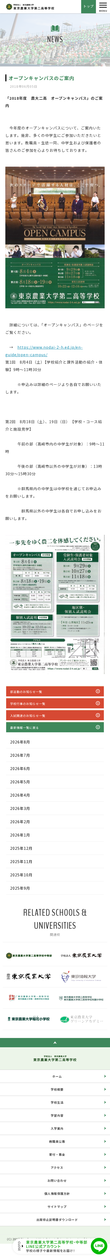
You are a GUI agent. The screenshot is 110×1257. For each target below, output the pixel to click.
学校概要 (57, 1089)
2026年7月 (20, 755)
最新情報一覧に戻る (24, 727)
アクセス (57, 1167)
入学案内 (57, 1128)
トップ (88, 6)
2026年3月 (20, 808)
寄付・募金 (57, 1154)
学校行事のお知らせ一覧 (27, 703)
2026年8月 (20, 742)
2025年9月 (20, 888)
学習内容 (57, 1115)
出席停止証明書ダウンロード (57, 1219)
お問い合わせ (57, 1180)
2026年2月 (20, 821)
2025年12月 (21, 848)
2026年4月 (20, 795)
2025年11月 (21, 861)
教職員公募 (57, 1141)
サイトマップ (57, 1206)
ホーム (57, 1076)
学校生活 (57, 1102)
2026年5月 (20, 781)
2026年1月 (20, 835)
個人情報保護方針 (57, 1193)
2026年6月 (20, 768)
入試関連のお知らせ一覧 (27, 715)
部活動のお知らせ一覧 (26, 692)
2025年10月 (21, 874)
